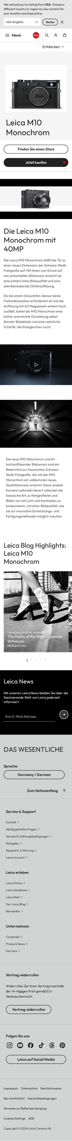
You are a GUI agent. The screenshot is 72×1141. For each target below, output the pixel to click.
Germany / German (34, 774)
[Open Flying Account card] (55, 35)
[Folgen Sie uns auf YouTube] (20, 1045)
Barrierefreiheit (14, 1098)
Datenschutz (29, 1088)
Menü (16, 35)
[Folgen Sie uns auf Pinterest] (62, 1045)
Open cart (64, 35)
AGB (31, 1118)
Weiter (50, 22)
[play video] (36, 364)
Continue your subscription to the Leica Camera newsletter (63, 714)
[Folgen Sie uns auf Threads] (52, 1045)
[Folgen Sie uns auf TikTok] (41, 1045)
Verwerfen (62, 22)
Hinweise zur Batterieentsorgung (25, 1108)
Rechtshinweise (51, 1088)
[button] (64, 791)
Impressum (11, 1088)
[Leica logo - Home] (36, 35)
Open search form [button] (47, 35)
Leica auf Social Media (36, 1059)
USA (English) (14, 22)
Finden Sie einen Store (36, 149)
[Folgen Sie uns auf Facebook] (30, 1045)
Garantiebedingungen (42, 1098)
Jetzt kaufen (36, 162)
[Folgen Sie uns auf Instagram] (9, 1045)
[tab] (27, 660)
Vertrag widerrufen (28, 1009)
